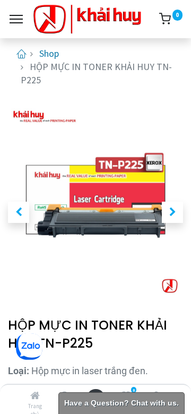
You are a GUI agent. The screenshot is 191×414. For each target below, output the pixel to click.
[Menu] (16, 19)
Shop (49, 53)
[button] (18, 212)
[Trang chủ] (35, 396)
